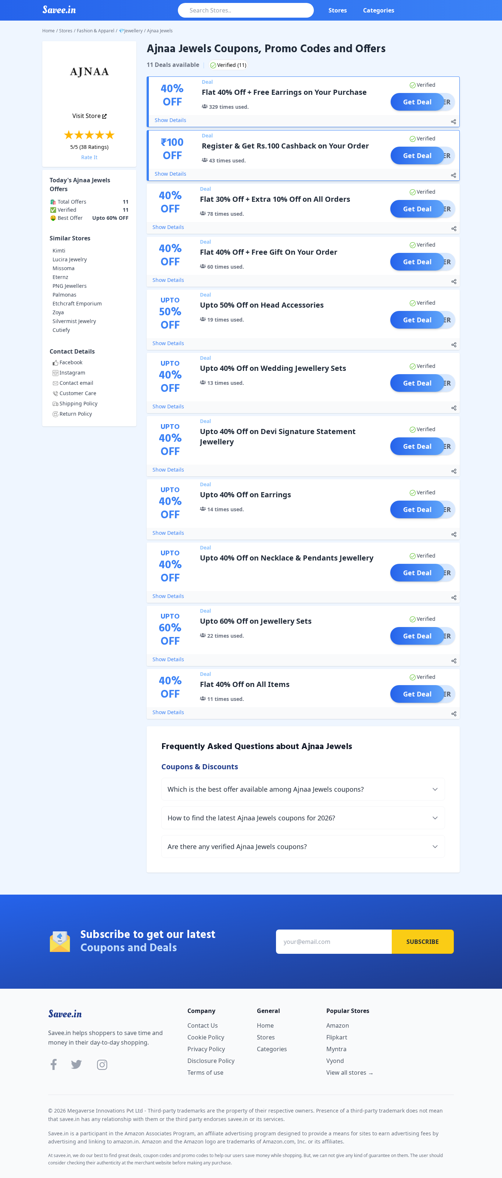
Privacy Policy (206, 1049)
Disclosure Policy (210, 1061)
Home (48, 31)
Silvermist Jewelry (74, 321)
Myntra (336, 1049)
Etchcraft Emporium (77, 303)
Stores (338, 10)
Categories (378, 10)
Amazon (337, 1025)
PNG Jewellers (70, 285)
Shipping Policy (78, 403)
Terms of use (205, 1072)
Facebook (71, 362)
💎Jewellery (131, 31)
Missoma (64, 268)
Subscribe (422, 942)
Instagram (72, 372)
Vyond (335, 1061)
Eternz (60, 276)
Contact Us (202, 1025)
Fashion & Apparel (95, 31)
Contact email (76, 382)
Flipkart (336, 1037)
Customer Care (78, 393)
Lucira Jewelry (70, 259)
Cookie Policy (205, 1037)
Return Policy (76, 413)
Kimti (59, 250)
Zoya (58, 312)
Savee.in (65, 1014)
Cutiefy (61, 329)
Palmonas (64, 294)
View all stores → (350, 1072)
